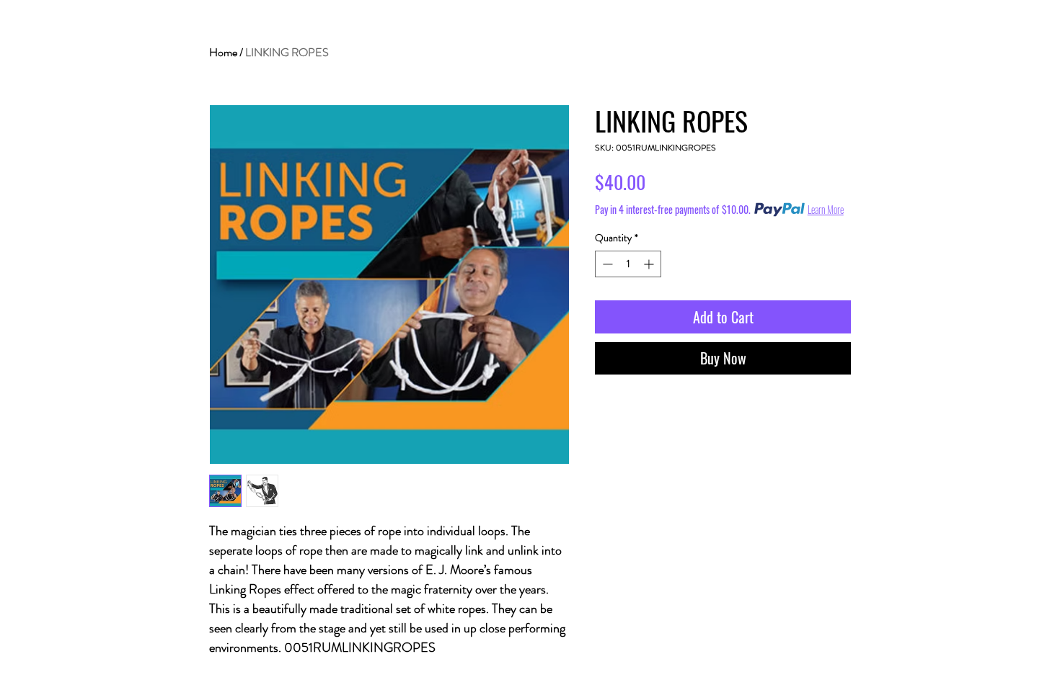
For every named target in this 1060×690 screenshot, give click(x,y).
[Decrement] (606, 264)
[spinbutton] (628, 264)
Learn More (826, 209)
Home (223, 52)
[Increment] (650, 264)
